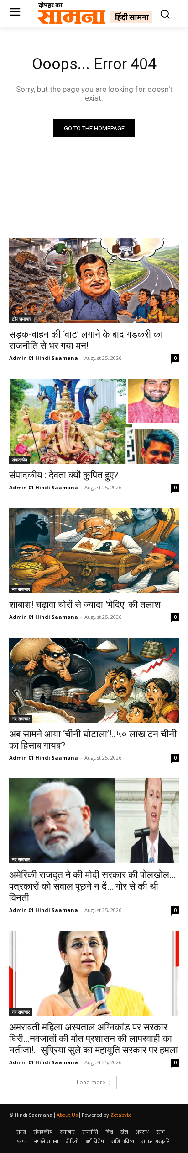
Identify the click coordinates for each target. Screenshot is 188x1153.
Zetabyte (120, 1115)
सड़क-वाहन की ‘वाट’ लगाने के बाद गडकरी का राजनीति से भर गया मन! (86, 340)
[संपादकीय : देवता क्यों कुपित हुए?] (94, 421)
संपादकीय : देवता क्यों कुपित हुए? (63, 475)
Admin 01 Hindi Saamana (43, 357)
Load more (91, 1082)
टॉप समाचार (21, 319)
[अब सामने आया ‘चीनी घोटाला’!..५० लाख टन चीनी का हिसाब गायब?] (94, 680)
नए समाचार (21, 589)
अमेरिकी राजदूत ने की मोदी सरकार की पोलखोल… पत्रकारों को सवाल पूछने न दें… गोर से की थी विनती (92, 886)
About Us (67, 1115)
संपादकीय (19, 459)
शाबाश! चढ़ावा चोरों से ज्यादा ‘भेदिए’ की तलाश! (86, 604)
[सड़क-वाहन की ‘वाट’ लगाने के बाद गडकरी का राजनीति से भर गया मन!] (94, 280)
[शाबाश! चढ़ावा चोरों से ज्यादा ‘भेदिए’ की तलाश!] (94, 550)
